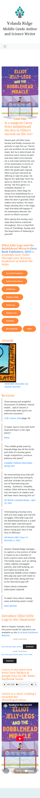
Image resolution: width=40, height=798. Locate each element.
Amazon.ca (10, 305)
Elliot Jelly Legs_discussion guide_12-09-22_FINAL (17, 654)
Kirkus (7, 437)
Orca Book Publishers (14, 273)
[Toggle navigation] (5, 46)
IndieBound (10, 289)
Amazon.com (11, 313)
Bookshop (10, 321)
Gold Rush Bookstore (14, 281)
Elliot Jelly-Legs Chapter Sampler (12, 647)
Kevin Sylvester (10, 605)
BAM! (29, 329)
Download (29, 647)
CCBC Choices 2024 (12, 418)
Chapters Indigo (12, 297)
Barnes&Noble (12, 329)
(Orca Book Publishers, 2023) (19, 250)
